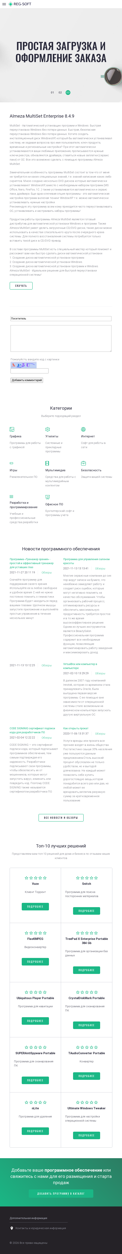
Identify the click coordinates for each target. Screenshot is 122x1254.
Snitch (86, 884)
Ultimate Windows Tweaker (87, 1108)
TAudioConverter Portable (86, 1053)
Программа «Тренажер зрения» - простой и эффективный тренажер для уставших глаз (32, 563)
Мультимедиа (55, 470)
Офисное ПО (54, 504)
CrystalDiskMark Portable (87, 998)
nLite (35, 1108)
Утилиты (51, 436)
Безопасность (91, 470)
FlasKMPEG (35, 939)
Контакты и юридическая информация (40, 1228)
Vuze (35, 884)
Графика (15, 436)
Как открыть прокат (76, 728)
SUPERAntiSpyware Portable (35, 1053)
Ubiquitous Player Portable (35, 998)
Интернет (88, 436)
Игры (13, 470)
